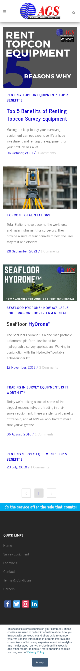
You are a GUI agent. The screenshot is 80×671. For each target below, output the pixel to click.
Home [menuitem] (7, 545)
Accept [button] (40, 662)
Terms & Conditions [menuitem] (17, 579)
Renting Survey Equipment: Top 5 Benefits (37, 456)
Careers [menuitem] (9, 588)
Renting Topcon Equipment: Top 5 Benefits (37, 97)
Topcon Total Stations (28, 215)
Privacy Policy (35, 652)
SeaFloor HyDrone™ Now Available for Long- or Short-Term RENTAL (38, 310)
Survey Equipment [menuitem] (16, 553)
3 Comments (48, 367)
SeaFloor (17, 323)
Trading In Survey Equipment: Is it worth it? (38, 389)
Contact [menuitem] (9, 571)
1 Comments (50, 251)
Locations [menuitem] (10, 562)
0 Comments (46, 152)
